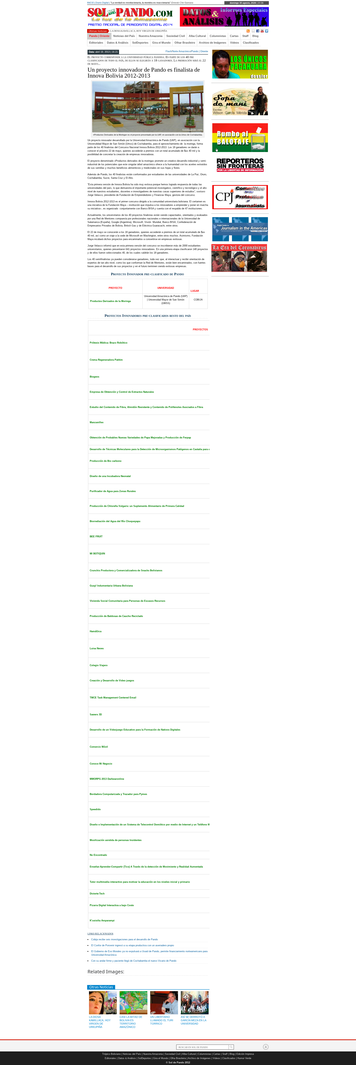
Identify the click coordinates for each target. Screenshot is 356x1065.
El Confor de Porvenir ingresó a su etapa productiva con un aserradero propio (132, 945)
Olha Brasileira (178, 1058)
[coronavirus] (239, 271)
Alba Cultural (197, 35)
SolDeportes (140, 42)
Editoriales (96, 42)
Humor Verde (244, 1058)
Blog (255, 35)
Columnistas (218, 35)
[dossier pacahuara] (240, 77)
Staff (245, 35)
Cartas (234, 35)
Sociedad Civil (175, 35)
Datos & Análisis (117, 42)
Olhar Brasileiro (184, 42)
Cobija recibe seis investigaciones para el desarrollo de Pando (124, 939)
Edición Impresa (245, 1054)
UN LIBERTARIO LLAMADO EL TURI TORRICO (161, 1020)
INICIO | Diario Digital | (98, 2)
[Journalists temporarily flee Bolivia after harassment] (240, 208)
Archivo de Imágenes (212, 42)
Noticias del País (124, 35)
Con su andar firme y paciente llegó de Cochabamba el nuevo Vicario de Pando (133, 960)
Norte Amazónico (181, 51)
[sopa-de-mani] (240, 114)
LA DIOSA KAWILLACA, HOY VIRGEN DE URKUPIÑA (138, 31)
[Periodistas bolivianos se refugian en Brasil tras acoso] (240, 240)
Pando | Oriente (99, 35)
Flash (169, 51)
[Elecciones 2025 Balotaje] (240, 151)
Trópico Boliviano (111, 1054)
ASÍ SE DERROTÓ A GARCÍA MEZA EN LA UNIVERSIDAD (193, 1020)
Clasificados (251, 42)
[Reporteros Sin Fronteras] (240, 176)
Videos (234, 42)
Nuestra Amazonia (150, 35)
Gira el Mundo (161, 42)
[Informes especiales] (224, 25)
